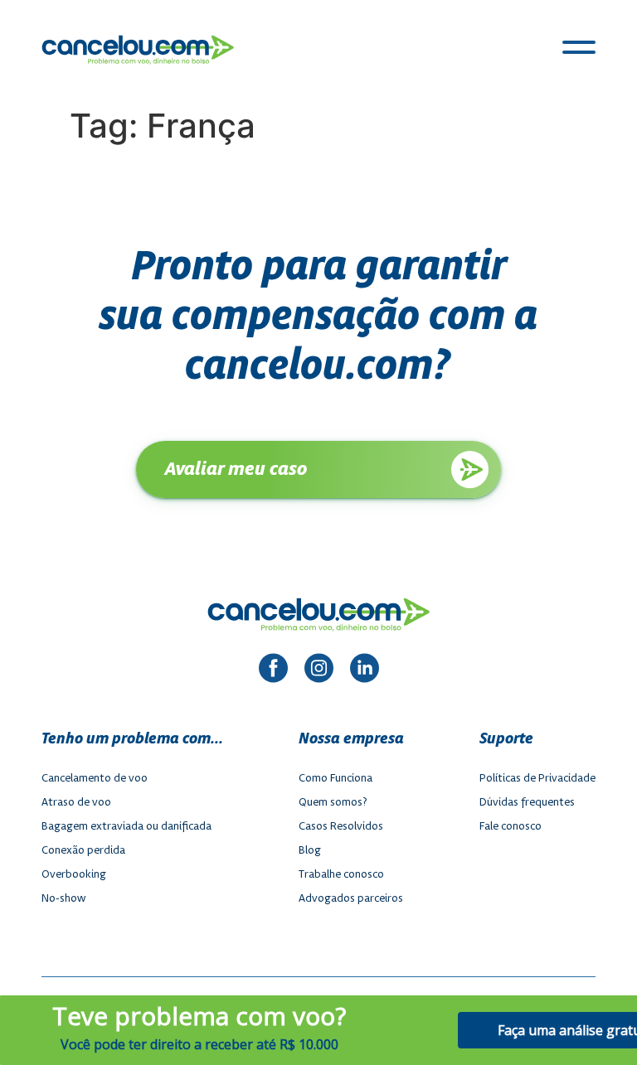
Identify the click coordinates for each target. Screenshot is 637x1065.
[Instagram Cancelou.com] (318, 670)
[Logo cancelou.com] (137, 50)
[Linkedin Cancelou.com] (364, 670)
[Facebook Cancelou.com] (273, 670)
